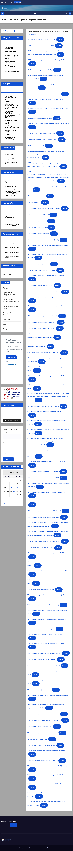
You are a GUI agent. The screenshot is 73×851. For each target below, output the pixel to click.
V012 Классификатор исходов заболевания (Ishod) (41, 629)
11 (8, 487)
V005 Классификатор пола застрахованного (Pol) (40, 589)
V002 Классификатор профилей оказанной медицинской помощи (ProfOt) (47, 570)
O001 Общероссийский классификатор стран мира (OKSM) (43, 352)
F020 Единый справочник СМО (35, 146)
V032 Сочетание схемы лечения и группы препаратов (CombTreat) (45, 775)
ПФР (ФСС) (7, 319)
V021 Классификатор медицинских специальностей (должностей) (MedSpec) (48, 695)
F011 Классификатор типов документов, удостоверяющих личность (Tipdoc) (48, 108)
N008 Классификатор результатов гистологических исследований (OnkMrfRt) (48, 245)
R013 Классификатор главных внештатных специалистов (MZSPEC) (45, 553)
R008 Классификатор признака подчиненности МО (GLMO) (43, 517)
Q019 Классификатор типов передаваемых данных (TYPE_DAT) (44, 411)
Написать (11, 357)
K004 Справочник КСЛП (33, 202)
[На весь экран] (19, 420)
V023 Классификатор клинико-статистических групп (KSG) (43, 714)
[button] (67, 13)
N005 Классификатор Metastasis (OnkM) (38, 233)
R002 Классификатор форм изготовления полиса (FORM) (42, 471)
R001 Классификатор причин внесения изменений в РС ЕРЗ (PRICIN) (46, 461)
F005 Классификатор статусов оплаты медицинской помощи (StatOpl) (46, 60)
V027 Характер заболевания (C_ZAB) (37, 739)
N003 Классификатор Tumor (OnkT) (36, 221)
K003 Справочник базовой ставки (36, 196)
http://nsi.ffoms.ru (32, 34)
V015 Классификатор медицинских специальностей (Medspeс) (44, 653)
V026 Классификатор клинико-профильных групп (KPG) (42, 732)
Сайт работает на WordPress (27, 848)
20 (14, 491)
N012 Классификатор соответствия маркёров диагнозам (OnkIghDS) (45, 275)
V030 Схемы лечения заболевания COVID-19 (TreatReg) (42, 760)
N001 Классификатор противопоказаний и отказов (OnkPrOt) (43, 208)
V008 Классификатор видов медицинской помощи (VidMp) (43, 605)
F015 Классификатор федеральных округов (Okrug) (41, 133)
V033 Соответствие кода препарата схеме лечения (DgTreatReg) (44, 783)
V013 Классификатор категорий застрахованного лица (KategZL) (44, 634)
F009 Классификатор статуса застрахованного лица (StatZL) (43, 94)
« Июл (5, 504)
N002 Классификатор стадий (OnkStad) (38, 214)
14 (17, 487)
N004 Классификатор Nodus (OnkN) (37, 227)
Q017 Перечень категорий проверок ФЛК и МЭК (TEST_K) (43, 406)
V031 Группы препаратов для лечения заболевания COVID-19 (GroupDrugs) (47, 766)
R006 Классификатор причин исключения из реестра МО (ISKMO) (45, 501)
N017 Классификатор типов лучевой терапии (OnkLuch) (42, 316)
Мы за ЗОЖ (7, 274)
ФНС (4, 324)
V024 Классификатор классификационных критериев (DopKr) (43, 720)
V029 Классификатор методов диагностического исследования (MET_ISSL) (47, 750)
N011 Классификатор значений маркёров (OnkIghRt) (41, 270)
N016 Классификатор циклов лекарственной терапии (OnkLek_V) (44, 306)
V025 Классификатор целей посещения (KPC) (39, 726)
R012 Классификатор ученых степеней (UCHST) (40, 547)
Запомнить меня (10, 454)
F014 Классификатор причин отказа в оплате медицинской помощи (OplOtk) (48, 123)
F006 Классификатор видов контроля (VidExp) (39, 69)
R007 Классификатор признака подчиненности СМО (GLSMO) (44, 511)
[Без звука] (17, 420)
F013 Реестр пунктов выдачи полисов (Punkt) (39, 118)
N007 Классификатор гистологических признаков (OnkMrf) (43, 240)
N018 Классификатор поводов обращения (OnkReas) (41, 322)
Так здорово (7, 329)
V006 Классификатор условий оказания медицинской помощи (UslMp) (46, 595)
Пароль (5, 443)
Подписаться (9, 31)
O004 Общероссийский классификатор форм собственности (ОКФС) (45, 376)
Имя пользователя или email (10, 431)
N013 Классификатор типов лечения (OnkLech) (40, 285)
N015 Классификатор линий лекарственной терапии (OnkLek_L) (44, 297)
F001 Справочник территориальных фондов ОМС (40, 45)
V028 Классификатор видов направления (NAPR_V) (41, 745)
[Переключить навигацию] (35, 13)
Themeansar (50, 848)
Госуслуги (6, 288)
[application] (12, 417)
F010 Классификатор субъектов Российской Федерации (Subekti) (45, 99)
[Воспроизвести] (5, 420)
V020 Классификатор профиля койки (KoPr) (39, 690)
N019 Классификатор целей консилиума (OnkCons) (41, 328)
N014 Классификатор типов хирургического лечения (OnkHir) (43, 291)
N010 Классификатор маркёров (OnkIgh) (38, 264)
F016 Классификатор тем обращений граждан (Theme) (42, 139)
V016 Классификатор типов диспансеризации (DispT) (41, 659)
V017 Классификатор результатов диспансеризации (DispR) (43, 665)
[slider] (11, 420)
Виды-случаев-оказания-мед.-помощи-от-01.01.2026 (41, 39)
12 (11, 487)
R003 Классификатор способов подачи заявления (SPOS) (43, 477)
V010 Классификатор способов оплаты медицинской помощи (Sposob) (46, 619)
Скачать (60, 39)
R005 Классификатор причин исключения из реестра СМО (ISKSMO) (46, 492)
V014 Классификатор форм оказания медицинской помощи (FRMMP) (46, 643)
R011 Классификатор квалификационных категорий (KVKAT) (43, 541)
